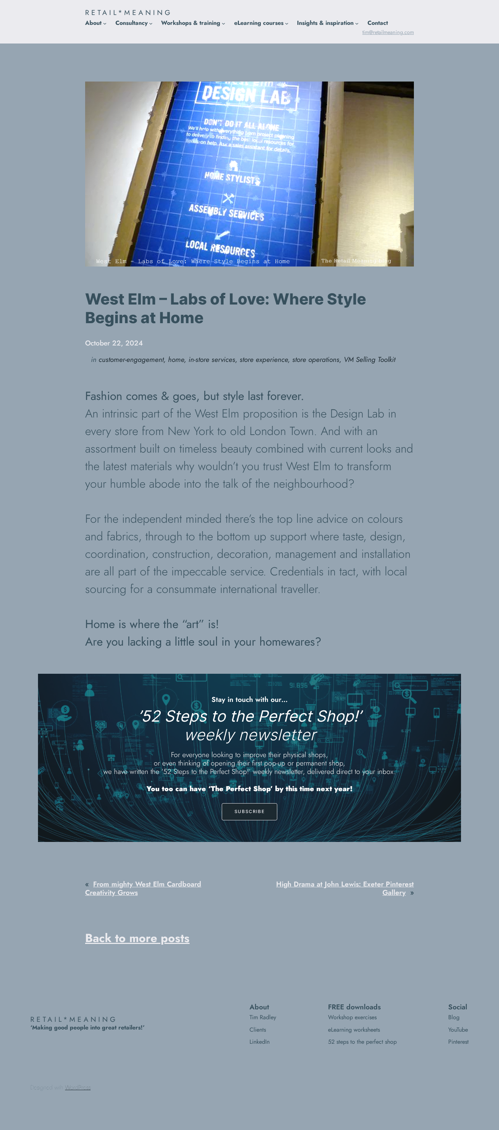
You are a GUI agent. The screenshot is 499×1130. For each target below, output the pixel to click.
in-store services (211, 359)
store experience (264, 359)
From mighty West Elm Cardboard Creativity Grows (143, 888)
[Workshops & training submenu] (223, 23)
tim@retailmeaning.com (388, 32)
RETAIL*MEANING (128, 12)
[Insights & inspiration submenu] (357, 23)
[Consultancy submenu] (151, 23)
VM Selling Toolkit (369, 359)
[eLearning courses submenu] (287, 23)
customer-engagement (131, 359)
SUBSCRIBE (249, 811)
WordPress (78, 1087)
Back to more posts (137, 938)
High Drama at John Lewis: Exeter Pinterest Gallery (345, 888)
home (176, 359)
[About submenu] (105, 23)
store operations (315, 359)
